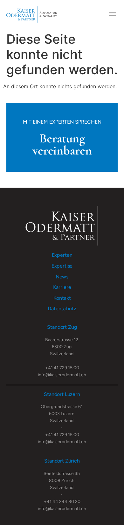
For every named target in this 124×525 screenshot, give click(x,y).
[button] (112, 13)
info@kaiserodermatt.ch (62, 375)
